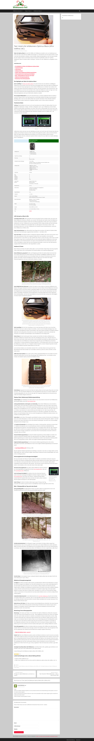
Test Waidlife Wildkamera (45, 666)
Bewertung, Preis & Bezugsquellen (22, 78)
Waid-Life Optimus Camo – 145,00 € (22, 632)
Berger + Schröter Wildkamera (20, 666)
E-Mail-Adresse (17, 726)
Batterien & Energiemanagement (22, 77)
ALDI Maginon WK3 (20, 470)
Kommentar (16, 707)
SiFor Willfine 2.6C (37, 666)
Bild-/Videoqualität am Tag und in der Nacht (24, 75)
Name (15, 722)
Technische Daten (19, 67)
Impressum (78, 739)
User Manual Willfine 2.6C (20, 447)
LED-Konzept (18, 69)
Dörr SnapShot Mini (31, 401)
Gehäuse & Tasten (19, 70)
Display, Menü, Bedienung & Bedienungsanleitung (25, 72)
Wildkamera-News (37, 10)
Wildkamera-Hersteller (17, 10)
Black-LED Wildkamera (30, 666)
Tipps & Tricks (27, 10)
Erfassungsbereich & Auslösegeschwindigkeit (25, 73)
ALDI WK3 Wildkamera (43, 596)
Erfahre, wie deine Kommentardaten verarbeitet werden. (47, 736)
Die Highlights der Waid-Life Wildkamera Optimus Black (27, 66)
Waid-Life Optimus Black (28, 83)
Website (15, 729)
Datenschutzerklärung (71, 739)
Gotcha (26, 50)
